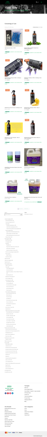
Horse (26, 410)
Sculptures (26, 413)
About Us (26, 387)
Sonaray (6, 418)
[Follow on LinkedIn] (12, 393)
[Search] (21, 214)
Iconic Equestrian (8, 424)
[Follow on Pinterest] (8, 393)
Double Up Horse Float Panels (10, 413)
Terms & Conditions (28, 396)
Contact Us (27, 394)
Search (6, 212)
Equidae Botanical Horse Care (10, 408)
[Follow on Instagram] (10, 393)
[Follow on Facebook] (6, 393)
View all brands (7, 426)
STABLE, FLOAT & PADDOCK (22, 10)
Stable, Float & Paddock (29, 411)
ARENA (6, 10)
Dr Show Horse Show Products (10, 415)
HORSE (9, 10)
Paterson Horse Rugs (8, 423)
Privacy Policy (27, 398)
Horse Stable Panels (28, 389)
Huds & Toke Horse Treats (9, 421)
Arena (26, 408)
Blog (25, 401)
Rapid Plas (6, 410)
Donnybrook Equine (8, 411)
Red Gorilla (7, 416)
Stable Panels (27, 415)
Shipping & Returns (28, 399)
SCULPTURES (14, 10)
